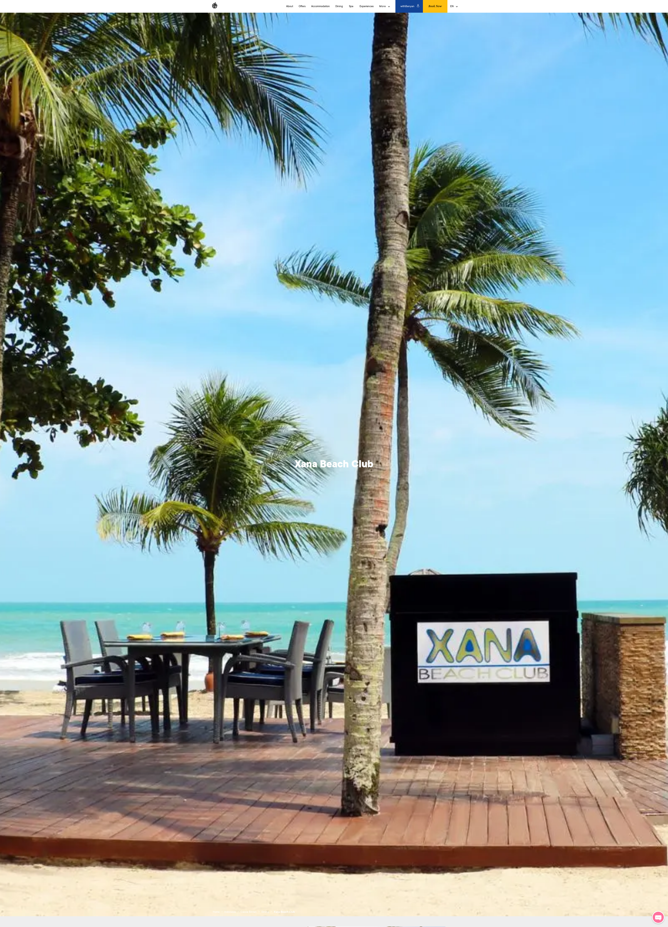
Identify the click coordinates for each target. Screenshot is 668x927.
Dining (265, 912)
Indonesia (230, 912)
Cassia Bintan (249, 912)
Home (216, 912)
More (382, 6)
